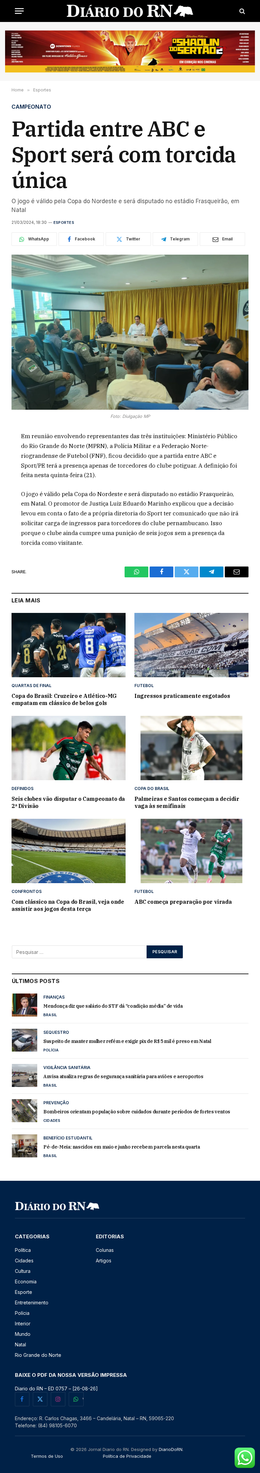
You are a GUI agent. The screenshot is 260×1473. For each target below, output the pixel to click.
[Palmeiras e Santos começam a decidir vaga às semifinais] (191, 748)
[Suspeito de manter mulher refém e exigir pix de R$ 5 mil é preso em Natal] (24, 1040)
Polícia (51, 1050)
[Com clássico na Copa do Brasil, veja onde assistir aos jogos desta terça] (69, 851)
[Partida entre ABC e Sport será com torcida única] (130, 332)
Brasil (50, 1014)
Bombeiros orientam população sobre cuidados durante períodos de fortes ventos (136, 1112)
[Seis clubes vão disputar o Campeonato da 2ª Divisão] (69, 748)
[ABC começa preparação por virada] (191, 851)
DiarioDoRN (170, 1449)
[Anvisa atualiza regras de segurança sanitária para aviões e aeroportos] (24, 1075)
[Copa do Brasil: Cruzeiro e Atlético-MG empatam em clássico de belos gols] (69, 645)
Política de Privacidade (127, 1456)
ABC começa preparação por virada (183, 901)
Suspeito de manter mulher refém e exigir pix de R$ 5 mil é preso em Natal (127, 1041)
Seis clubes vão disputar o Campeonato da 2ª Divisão (68, 802)
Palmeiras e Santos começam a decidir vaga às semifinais (186, 802)
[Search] (241, 11)
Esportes (63, 222)
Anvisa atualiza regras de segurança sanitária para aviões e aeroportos (123, 1076)
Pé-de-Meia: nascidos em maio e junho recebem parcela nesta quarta (121, 1147)
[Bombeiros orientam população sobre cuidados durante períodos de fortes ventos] (24, 1110)
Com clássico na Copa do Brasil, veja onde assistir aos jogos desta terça (68, 905)
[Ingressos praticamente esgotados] (191, 645)
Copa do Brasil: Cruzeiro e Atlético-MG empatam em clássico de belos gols (64, 699)
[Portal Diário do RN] (130, 11)
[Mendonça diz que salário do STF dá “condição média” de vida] (24, 1005)
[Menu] (19, 11)
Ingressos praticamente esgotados (182, 695)
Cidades (52, 1120)
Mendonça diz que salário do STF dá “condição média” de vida (112, 1006)
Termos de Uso (47, 1456)
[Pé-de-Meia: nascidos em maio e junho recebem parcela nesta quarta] (24, 1145)
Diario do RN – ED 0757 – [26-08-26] (56, 1388)
